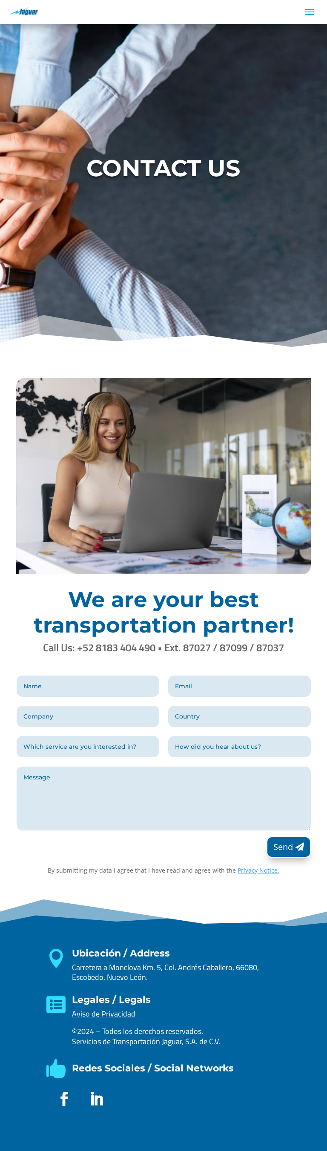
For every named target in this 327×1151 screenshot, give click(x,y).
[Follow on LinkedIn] (96, 1099)
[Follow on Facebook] (64, 1099)
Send (283, 847)
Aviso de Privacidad (103, 1013)
